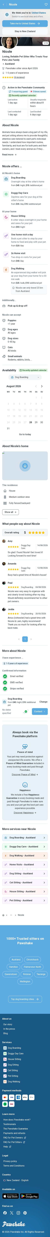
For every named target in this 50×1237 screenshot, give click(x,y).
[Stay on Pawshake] (26, 711)
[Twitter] (11, 1213)
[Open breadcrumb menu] (11, 915)
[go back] (3, 4)
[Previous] (19, 639)
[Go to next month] (41, 386)
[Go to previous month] (36, 386)
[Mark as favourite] (46, 4)
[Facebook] (5, 1213)
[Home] (3, 915)
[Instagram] (18, 1213)
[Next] (31, 639)
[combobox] (25, 377)
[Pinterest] (25, 1213)
